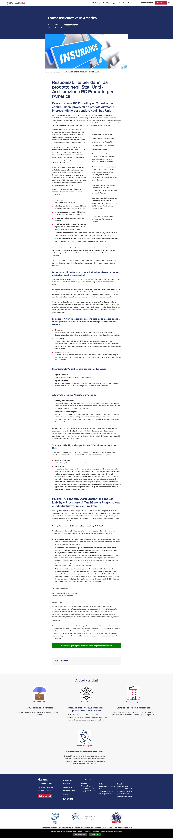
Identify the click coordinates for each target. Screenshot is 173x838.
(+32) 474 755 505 (123, 794)
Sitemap (66, 794)
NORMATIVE (64, 661)
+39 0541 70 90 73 (146, 3)
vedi (39, 701)
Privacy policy (67, 780)
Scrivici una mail (45, 796)
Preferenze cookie (80, 834)
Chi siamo (95, 3)
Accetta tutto (95, 834)
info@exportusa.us (105, 794)
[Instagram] (64, 799)
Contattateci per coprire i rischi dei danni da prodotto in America (86, 645)
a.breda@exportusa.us (124, 796)
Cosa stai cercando (169, 3)
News (130, 3)
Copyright (66, 784)
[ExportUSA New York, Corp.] (16, 3)
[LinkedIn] (71, 799)
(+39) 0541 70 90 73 (106, 791)
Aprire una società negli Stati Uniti (64, 593)
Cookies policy (68, 787)
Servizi (105, 3)
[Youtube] (68, 799)
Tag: (56, 661)
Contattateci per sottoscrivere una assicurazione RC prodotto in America (104, 219)
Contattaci (161, 3)
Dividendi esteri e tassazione (62, 595)
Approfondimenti (118, 3)
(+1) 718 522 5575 (89, 791)
